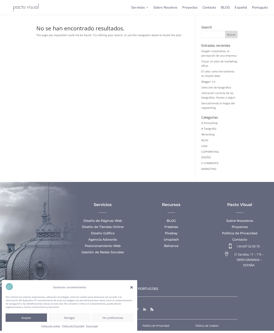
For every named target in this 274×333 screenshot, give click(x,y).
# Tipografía (208, 128)
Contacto (209, 8)
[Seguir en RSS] (152, 309)
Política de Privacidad (73, 326)
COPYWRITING (210, 151)
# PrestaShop (209, 123)
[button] (131, 287)
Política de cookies (50, 326)
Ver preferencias (112, 318)
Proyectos (190, 8)
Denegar (69, 318)
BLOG (225, 8)
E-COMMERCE (210, 163)
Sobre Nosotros (165, 8)
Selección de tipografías (216, 87)
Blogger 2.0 (208, 81)
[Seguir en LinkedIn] (144, 309)
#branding (208, 134)
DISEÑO (206, 157)
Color (204, 146)
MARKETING (208, 169)
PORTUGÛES (148, 289)
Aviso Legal (92, 326)
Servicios (138, 8)
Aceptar (26, 318)
